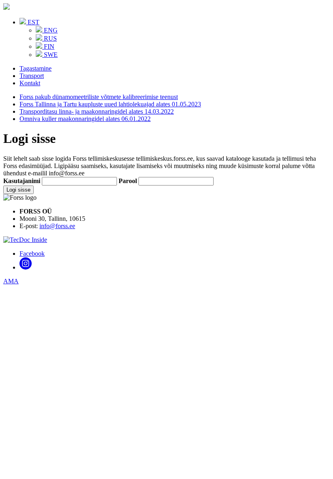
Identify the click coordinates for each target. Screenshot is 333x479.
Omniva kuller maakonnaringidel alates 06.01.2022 (85, 118)
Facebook (32, 253)
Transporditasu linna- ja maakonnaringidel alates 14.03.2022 (96, 111)
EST (32, 22)
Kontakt (29, 83)
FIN (48, 46)
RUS (49, 38)
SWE (50, 54)
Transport (31, 75)
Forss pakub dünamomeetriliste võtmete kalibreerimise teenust (98, 96)
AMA (11, 281)
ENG (50, 30)
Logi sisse (18, 190)
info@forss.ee (57, 225)
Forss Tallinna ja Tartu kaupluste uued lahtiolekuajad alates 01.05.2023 (110, 104)
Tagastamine (35, 68)
